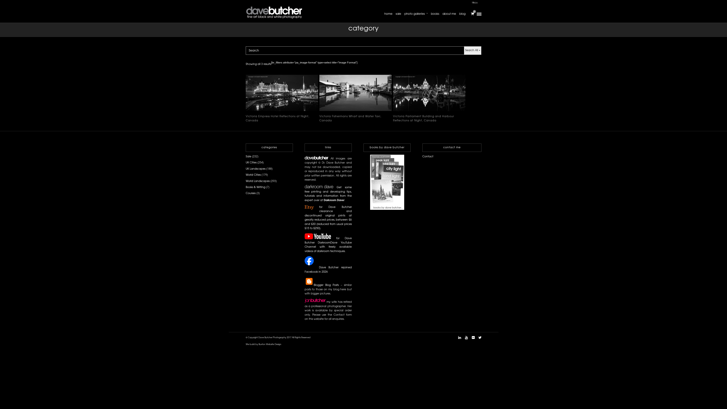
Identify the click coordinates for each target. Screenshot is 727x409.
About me (449, 14)
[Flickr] (473, 338)
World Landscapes (258, 181)
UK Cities (251, 163)
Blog (462, 14)
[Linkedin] (459, 338)
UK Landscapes (255, 169)
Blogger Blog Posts (326, 285)
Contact (427, 156)
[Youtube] (466, 338)
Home (388, 14)
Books (435, 14)
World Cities (253, 175)
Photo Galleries (414, 14)
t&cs (475, 3)
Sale (398, 14)
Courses (251, 193)
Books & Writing (255, 187)
